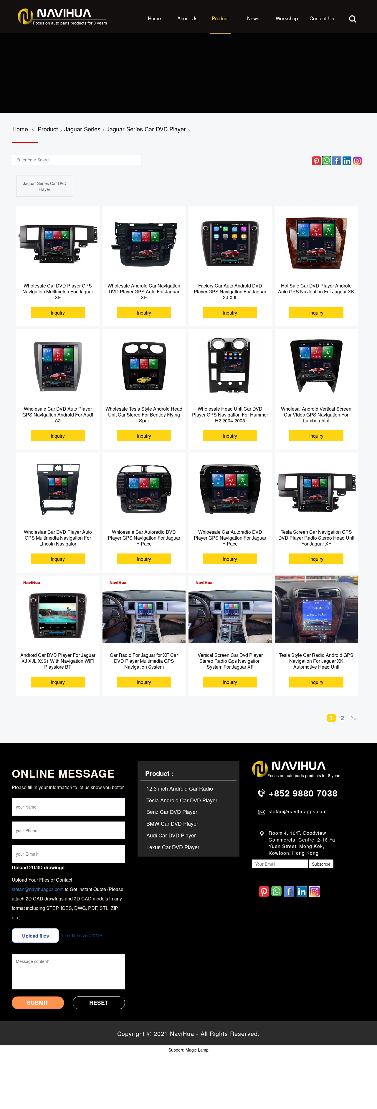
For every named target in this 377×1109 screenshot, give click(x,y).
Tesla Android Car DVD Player (181, 800)
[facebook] (336, 160)
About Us (187, 18)
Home (154, 18)
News (253, 18)
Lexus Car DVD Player (172, 847)
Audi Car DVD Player (171, 835)
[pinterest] (316, 160)
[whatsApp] (326, 160)
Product (220, 18)
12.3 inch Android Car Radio (179, 788)
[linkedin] (347, 160)
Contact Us (322, 18)
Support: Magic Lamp (188, 1050)
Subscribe (321, 864)
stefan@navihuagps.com (38, 889)
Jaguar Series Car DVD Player (146, 129)
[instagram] (357, 160)
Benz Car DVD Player (171, 811)
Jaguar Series (82, 129)
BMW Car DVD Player (172, 823)
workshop (287, 18)
